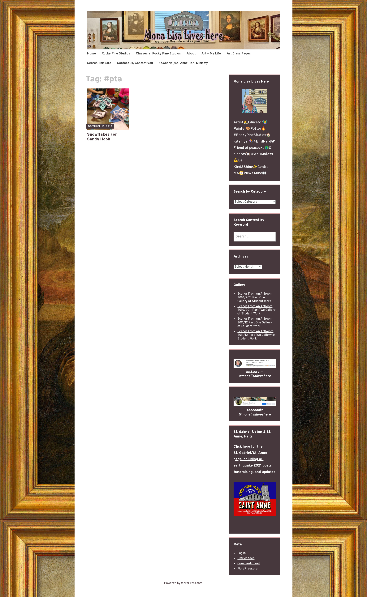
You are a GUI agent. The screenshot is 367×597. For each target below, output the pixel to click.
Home (91, 54)
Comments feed (248, 563)
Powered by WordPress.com (183, 583)
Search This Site (99, 63)
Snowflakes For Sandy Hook (102, 137)
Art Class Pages (239, 54)
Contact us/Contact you (135, 63)
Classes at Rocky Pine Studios (158, 54)
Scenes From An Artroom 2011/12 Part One (254, 320)
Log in (241, 553)
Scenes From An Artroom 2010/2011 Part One (254, 295)
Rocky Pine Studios (116, 54)
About (191, 54)
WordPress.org (247, 569)
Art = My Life (211, 54)
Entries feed (245, 558)
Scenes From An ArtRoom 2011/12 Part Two (255, 333)
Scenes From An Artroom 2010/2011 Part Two (254, 308)
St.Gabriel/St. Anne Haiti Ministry (183, 63)
